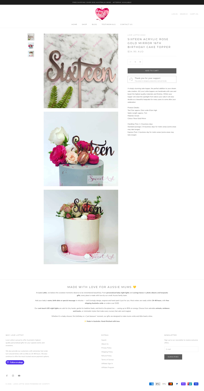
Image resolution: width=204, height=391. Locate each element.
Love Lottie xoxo (137, 35)
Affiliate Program (107, 367)
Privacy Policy (106, 348)
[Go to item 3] (31, 54)
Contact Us (126, 24)
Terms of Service (107, 360)
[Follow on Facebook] (7, 375)
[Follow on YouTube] (19, 375)
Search (103, 340)
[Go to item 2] (31, 45)
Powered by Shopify (40, 384)
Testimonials (109, 24)
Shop (84, 24)
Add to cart (152, 71)
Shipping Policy (107, 352)
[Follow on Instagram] (13, 375)
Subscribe (173, 357)
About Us (104, 344)
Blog (94, 24)
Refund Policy (106, 356)
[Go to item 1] (31, 37)
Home (74, 24)
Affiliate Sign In (107, 363)
